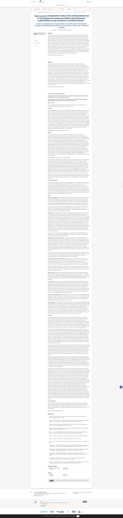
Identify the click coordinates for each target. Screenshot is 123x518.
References (36, 40)
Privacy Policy (73, 516)
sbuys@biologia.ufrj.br (69, 106)
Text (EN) (69, 9)
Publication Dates (37, 42)
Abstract (62, 9)
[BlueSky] (40, 505)
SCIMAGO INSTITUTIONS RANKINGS (65, 29)
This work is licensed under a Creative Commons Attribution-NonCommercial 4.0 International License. (71, 480)
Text (35, 38)
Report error (121, 185)
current (48, 9)
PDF (75, 9)
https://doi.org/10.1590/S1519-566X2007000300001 (72, 12)
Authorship (54, 29)
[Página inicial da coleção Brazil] (35, 503)
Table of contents (37, 9)
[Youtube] (45, 505)
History (35, 45)
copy (83, 12)
